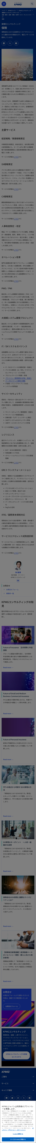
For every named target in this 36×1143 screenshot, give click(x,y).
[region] (18, 1122)
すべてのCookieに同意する (18, 1139)
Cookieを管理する (18, 1134)
